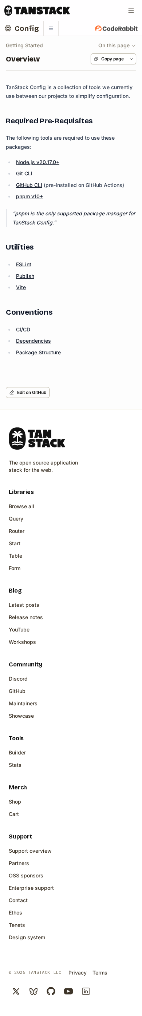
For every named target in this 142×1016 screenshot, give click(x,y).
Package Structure (38, 352)
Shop (15, 801)
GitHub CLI (29, 185)
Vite (21, 287)
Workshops (22, 642)
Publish (25, 276)
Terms (99, 972)
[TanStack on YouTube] (68, 991)
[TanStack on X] (16, 991)
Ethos (15, 912)
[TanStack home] (37, 438)
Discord (18, 679)
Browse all (21, 506)
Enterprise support (31, 888)
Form (14, 568)
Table (15, 556)
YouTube (19, 629)
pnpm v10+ (29, 196)
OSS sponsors (26, 875)
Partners (19, 863)
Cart (14, 814)
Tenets (17, 925)
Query (16, 518)
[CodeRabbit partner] (116, 28)
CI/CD (23, 329)
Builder (17, 752)
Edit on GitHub (31, 392)
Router (16, 531)
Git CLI (24, 173)
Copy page (112, 58)
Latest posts (24, 605)
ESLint (23, 264)
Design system (27, 937)
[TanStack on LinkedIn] (86, 991)
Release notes (26, 617)
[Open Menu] (131, 10)
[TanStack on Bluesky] (33, 991)
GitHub (17, 691)
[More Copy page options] (131, 59)
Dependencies (33, 341)
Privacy (77, 972)
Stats (15, 765)
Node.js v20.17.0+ (37, 162)
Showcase (21, 716)
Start (14, 543)
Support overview (30, 851)
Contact (18, 900)
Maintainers (23, 703)
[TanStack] (37, 10)
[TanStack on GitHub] (51, 991)
